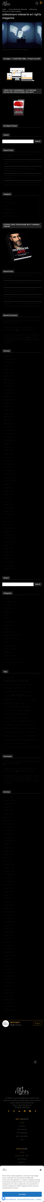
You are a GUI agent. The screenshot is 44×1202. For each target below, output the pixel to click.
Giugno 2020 (8, 491)
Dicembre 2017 (9, 569)
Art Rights (7, 605)
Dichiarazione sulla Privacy (26, 1199)
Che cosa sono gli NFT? (13, 323)
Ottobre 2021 (8, 437)
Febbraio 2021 (9, 464)
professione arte (29, 739)
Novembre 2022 (9, 393)
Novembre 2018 (9, 535)
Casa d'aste (20, 700)
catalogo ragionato (31, 699)
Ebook (6, 642)
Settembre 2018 (9, 542)
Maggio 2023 (8, 373)
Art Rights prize (9, 608)
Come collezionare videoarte (17, 9)
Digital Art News (9, 632)
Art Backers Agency (11, 598)
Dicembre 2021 (9, 430)
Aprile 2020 (8, 498)
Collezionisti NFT (10, 622)
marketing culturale (32, 728)
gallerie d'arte (10, 728)
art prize (6, 696)
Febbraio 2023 (9, 383)
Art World (7, 612)
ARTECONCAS (20, 688)
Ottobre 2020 (8, 477)
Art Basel (31, 684)
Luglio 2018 (8, 545)
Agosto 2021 (8, 444)
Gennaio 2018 (9, 565)
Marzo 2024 (8, 356)
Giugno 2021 (8, 450)
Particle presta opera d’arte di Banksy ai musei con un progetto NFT (23, 177)
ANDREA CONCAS (16, 681)
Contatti (38, 1199)
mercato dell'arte (11, 732)
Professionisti (9, 659)
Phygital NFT (8, 652)
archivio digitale (21, 684)
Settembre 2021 (9, 440)
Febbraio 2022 (9, 423)
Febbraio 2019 (9, 528)
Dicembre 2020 (9, 471)
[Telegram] (30, 1111)
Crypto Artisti (8, 625)
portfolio (21, 736)
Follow (37, 1023)
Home (4, 9)
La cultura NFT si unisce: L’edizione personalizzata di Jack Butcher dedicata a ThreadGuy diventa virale (22, 184)
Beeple (29, 696)
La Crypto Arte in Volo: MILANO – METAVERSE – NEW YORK (22, 163)
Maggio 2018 (8, 552)
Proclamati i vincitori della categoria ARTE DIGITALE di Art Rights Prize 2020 (22, 339)
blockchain (9, 699)
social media (7, 743)
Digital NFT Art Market (12, 635)
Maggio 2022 (8, 413)
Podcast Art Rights (10, 655)
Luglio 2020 (8, 487)
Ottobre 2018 (8, 538)
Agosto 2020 (8, 484)
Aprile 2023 (8, 376)
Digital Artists (23, 717)
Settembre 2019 (9, 515)
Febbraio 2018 (9, 562)
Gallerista (21, 728)
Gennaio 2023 (9, 386)
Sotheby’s (34, 747)
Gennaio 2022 (9, 427)
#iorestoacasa (9, 677)
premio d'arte (11, 740)
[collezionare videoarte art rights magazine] (22, 47)
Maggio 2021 (8, 454)
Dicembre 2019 (9, 508)
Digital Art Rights (10, 721)
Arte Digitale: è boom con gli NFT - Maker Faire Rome (22, 320)
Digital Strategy (25, 721)
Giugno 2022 (8, 410)
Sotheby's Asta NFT (23, 747)
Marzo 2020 (8, 501)
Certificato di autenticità (11, 707)
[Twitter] (35, 1111)
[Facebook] (9, 1111)
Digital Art (7, 628)
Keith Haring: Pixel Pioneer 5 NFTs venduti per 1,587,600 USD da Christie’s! (20, 170)
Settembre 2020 (9, 481)
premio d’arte (30, 736)
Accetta (22, 1194)
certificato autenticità (14, 703)
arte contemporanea (12, 691)
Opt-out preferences (9, 1199)
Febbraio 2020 (9, 504)
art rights (18, 695)
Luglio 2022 (8, 406)
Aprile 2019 (8, 521)
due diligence (9, 724)
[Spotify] (25, 1111)
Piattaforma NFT (10, 736)
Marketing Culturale (11, 645)
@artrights (15, 1022)
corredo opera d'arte (10, 717)
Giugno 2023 (8, 369)
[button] (40, 1170)
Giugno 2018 (8, 548)
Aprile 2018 (8, 555)
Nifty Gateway (31, 732)
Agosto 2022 (8, 403)
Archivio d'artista (9, 684)
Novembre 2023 (9, 359)
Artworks (7, 618)
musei (22, 732)
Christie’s (25, 706)
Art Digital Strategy (10, 601)
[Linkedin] (19, 1111)
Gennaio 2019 (9, 531)
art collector (8, 688)
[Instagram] (14, 1111)
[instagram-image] (8, 1035)
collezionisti (20, 714)
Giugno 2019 (8, 518)
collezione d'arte (24, 710)
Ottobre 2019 (8, 511)
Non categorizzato (10, 649)
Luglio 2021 (8, 447)
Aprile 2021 (8, 457)
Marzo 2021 (8, 460)
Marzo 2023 (8, 379)
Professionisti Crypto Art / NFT (15, 662)
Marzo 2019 (8, 525)
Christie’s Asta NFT (10, 710)
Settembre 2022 (9, 400)
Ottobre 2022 (8, 396)
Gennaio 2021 (9, 467)
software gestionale (10, 747)
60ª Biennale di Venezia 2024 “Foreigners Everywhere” (18, 156)
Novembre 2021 (9, 433)
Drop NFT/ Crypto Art (11, 639)
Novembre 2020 (9, 474)
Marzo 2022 (8, 420)
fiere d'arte (19, 725)
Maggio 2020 (8, 494)
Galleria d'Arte (29, 724)
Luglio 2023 (8, 366)
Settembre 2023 (9, 363)
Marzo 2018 (8, 558)
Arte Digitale (26, 691)
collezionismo (9, 714)
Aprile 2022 (8, 417)
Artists (6, 615)
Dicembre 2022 (9, 390)
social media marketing (20, 743)
